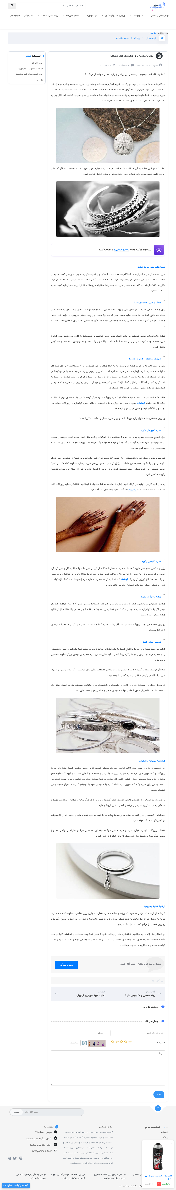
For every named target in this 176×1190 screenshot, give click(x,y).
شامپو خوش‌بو (121, 250)
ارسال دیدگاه (66, 965)
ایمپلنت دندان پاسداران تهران (30, 68)
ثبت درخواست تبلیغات (15, 1185)
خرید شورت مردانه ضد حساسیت (29, 74)
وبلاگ (137, 38)
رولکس (40, 79)
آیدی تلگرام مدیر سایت (38, 1139)
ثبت (159, 1094)
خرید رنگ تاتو (37, 63)
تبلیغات (164, 1132)
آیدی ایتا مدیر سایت (40, 1145)
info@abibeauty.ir (42, 1151)
